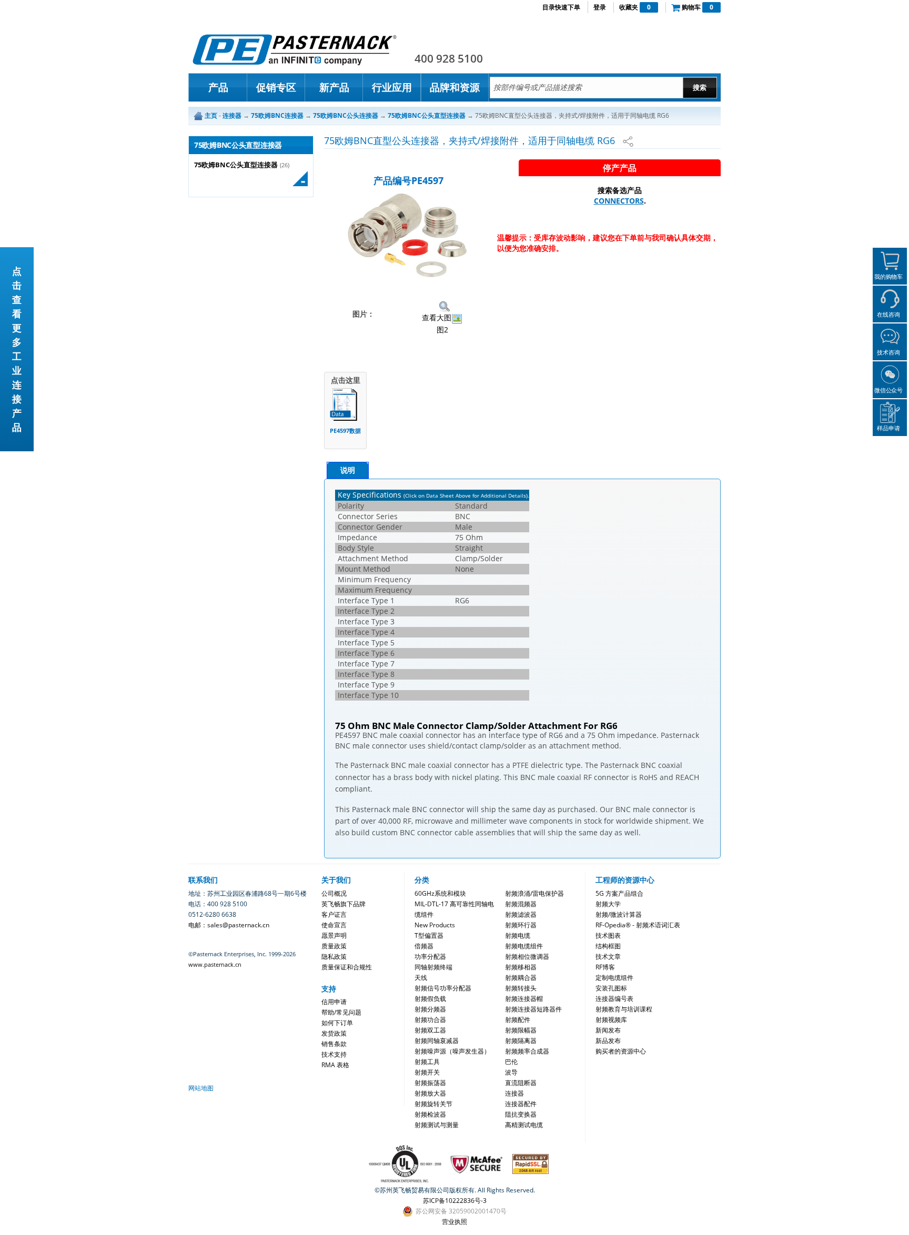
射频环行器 (521, 924)
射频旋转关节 (433, 1103)
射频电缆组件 (524, 946)
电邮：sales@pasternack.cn (228, 924)
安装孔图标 (611, 988)
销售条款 (334, 1043)
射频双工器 (430, 1030)
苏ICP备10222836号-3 (455, 1200)
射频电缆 (517, 935)
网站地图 (201, 1088)
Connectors (619, 201)
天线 (421, 977)
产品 (218, 87)
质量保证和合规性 (346, 967)
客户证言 (334, 914)
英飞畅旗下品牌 (343, 903)
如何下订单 (337, 1022)
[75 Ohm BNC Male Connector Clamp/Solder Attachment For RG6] (408, 235)
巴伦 (511, 1061)
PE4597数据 (345, 430)
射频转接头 (521, 988)
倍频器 (424, 946)
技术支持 (334, 1054)
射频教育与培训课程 (623, 1009)
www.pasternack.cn (214, 964)
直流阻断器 (521, 1082)
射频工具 (427, 1061)
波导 (511, 1072)
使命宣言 (334, 924)
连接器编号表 (614, 998)
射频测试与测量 (437, 1124)
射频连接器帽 (524, 998)
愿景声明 (334, 935)
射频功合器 (430, 1019)
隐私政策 (334, 956)
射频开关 (427, 1072)
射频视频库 (611, 1019)
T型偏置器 (429, 935)
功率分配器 (430, 956)
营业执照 (454, 1221)
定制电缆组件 (614, 977)
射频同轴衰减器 (437, 1040)
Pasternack (294, 49)
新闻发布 (608, 1030)
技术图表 (608, 935)
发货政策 (334, 1033)
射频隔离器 (521, 1040)
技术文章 (608, 956)
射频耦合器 (521, 977)
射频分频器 (430, 1009)
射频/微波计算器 (618, 914)
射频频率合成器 (527, 1051)
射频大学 (608, 903)
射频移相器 (521, 967)
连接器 (514, 1093)
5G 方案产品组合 (619, 893)
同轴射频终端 (433, 967)
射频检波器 (430, 1114)
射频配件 (517, 1019)
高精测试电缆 (524, 1124)
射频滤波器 (521, 914)
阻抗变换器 (521, 1114)
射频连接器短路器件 (533, 1009)
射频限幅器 (521, 1030)
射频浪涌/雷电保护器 (534, 893)
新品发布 (608, 1040)
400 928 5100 (449, 58)
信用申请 (334, 1001)
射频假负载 (430, 998)
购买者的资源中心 (620, 1051)
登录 (599, 7)
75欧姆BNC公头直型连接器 (236, 164)
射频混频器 (521, 903)
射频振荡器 (430, 1082)
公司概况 (334, 893)
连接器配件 (521, 1103)
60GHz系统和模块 (440, 893)
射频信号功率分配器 (443, 988)
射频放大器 (430, 1093)
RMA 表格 (335, 1064)
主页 (211, 115)
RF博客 (605, 967)
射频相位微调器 (527, 956)
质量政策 (334, 946)
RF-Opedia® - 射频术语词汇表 (637, 924)
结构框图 (608, 946)
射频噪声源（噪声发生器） (452, 1051)
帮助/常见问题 (341, 1012)
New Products (435, 924)
